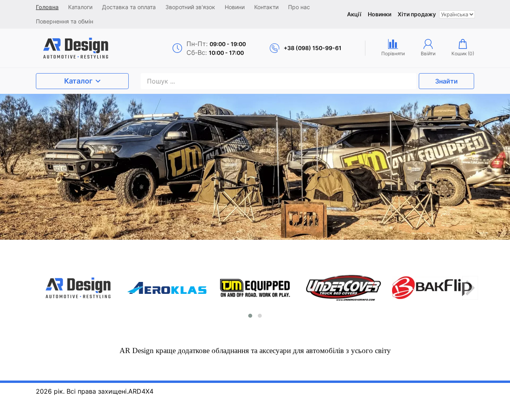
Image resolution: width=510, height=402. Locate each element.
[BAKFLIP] (432, 288)
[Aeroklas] (166, 288)
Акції (354, 14)
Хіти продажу (417, 14)
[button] (250, 316)
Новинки (379, 14)
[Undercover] (343, 288)
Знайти (446, 81)
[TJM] (255, 288)
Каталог (78, 81)
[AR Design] (88, 48)
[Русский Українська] (457, 14)
